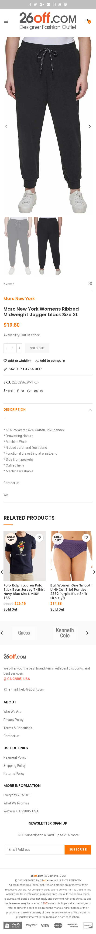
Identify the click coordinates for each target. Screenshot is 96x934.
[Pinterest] (42, 391)
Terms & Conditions (17, 728)
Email (48, 4)
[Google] (29, 391)
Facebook (30, 4)
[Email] (36, 391)
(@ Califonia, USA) (48, 875)
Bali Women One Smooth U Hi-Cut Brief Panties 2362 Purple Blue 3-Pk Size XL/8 (71, 591)
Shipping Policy (14, 765)
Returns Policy (13, 773)
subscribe (77, 849)
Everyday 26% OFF (16, 795)
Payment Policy (14, 757)
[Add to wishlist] (39, 538)
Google (41, 4)
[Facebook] (17, 391)
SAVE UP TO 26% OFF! (25, 369)
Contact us (11, 736)
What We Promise (16, 803)
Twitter (35, 4)
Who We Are (12, 711)
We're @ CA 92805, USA (21, 811)
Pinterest (65, 4)
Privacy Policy (13, 720)
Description (14, 409)
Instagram (54, 4)
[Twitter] (23, 391)
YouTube (60, 4)
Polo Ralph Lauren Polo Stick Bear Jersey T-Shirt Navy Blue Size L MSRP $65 (24, 591)
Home (7, 283)
